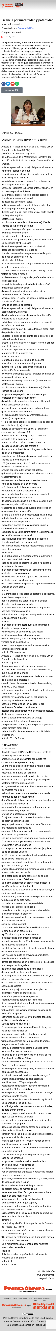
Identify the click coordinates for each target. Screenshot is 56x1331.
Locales (14, 1298)
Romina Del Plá (26, 28)
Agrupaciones (22, 1298)
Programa (7, 1298)
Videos (30, 1298)
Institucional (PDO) (38, 1299)
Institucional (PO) (47, 1299)
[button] (3, 84)
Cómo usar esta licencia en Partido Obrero (28, 1325)
